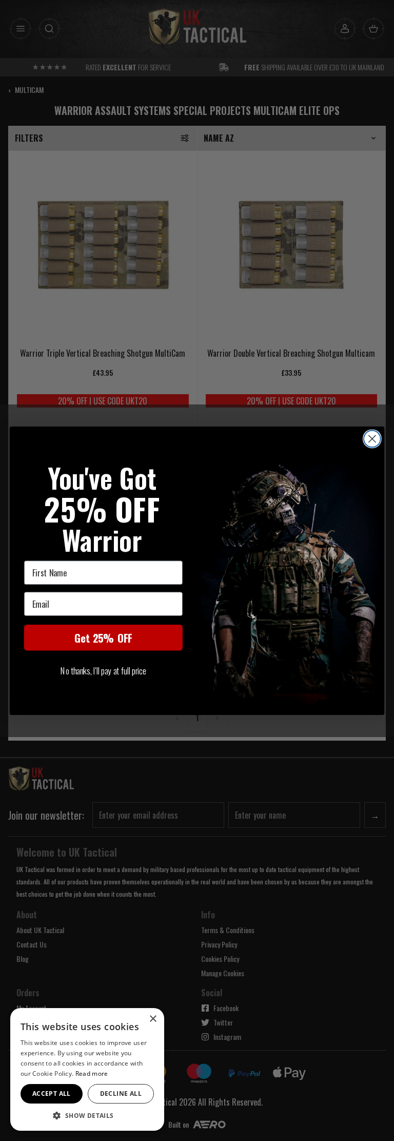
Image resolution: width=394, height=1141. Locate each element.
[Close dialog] (372, 438)
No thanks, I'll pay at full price (103, 670)
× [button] (152, 1019)
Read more (91, 1073)
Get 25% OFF (103, 637)
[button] (87, 1115)
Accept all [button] (51, 1093)
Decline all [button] (121, 1093)
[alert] (87, 1069)
